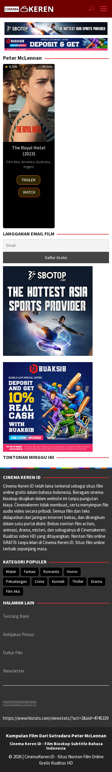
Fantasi (30, 571)
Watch (29, 192)
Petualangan (16, 581)
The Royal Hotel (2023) (28, 151)
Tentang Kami (16, 616)
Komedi (58, 581)
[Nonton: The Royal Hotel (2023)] (29, 103)
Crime (39, 581)
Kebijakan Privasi (18, 634)
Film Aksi (13, 162)
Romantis (51, 571)
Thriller (77, 581)
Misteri (11, 571)
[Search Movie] (91, 9)
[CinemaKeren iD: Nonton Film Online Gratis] (28, 8)
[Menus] (103, 9)
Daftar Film (13, 652)
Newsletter (13, 671)
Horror (72, 571)
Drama (96, 581)
